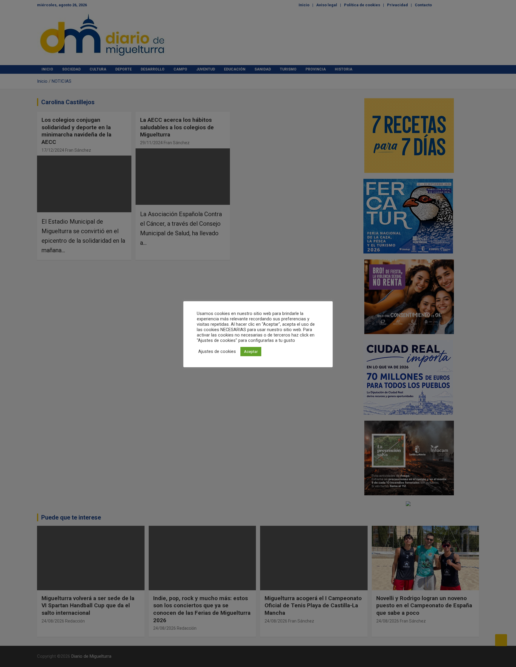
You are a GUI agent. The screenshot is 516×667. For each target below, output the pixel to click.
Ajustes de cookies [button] (217, 351)
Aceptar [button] (251, 351)
